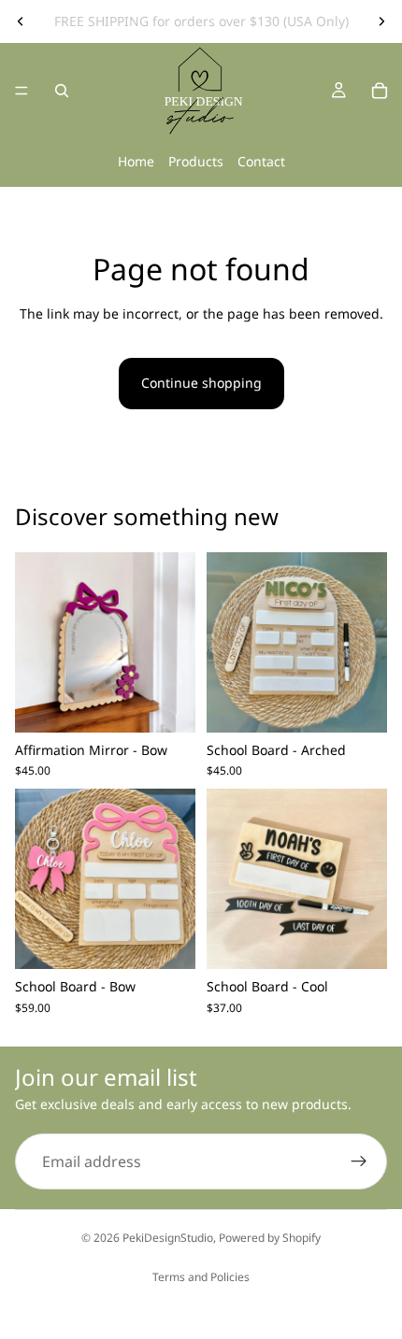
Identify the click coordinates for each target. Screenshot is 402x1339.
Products (195, 161)
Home (136, 161)
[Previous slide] (20, 21)
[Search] (61, 90)
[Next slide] (381, 21)
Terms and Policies (201, 1277)
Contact (261, 161)
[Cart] (379, 90)
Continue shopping (201, 383)
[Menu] (21, 90)
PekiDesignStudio (167, 1238)
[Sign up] (359, 1161)
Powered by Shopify (270, 1238)
